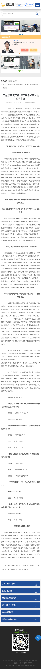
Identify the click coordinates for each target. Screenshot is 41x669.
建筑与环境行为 (7, 612)
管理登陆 (24, 665)
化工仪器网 (16, 665)
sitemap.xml (31, 665)
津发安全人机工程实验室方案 (18, 569)
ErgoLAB (20, 34)
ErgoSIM (20, 71)
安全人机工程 (7, 591)
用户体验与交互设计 (9, 605)
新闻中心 (11, 84)
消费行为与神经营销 (9, 619)
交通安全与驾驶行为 (9, 598)
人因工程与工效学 (8, 584)
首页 (4, 84)
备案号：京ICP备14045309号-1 (24, 663)
